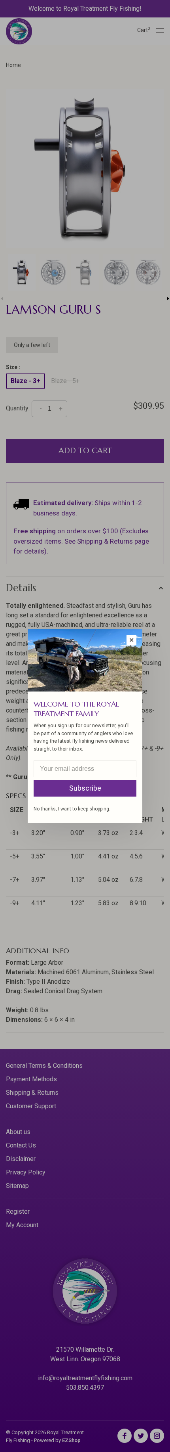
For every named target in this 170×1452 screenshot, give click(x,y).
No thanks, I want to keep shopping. (72, 809)
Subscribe (85, 788)
